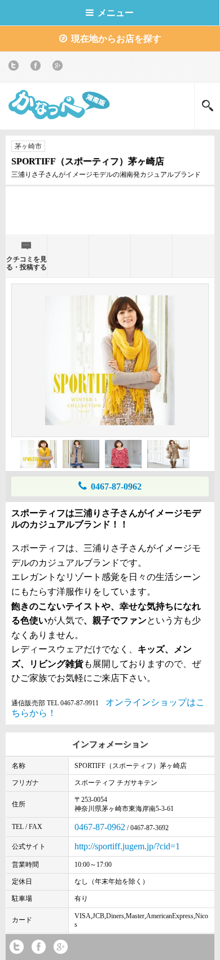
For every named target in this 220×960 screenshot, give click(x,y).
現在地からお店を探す (116, 38)
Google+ (59, 67)
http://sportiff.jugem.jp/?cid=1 (127, 846)
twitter (15, 67)
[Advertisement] (110, 209)
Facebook (37, 67)
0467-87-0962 (116, 486)
